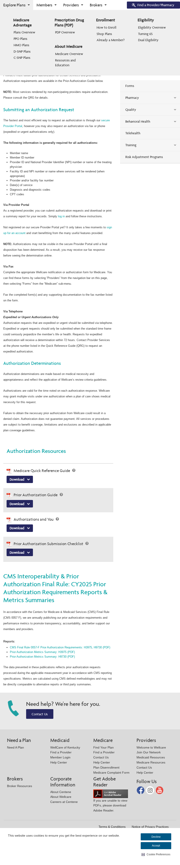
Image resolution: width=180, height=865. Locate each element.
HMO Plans (21, 45)
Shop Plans (104, 34)
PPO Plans (20, 39)
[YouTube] (160, 790)
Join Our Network (149, 752)
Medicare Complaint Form (111, 772)
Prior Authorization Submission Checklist (49, 543)
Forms (129, 86)
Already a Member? (110, 40)
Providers (71, 4)
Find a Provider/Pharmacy (155, 5)
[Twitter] (150, 790)
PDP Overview (65, 32)
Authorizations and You (34, 519)
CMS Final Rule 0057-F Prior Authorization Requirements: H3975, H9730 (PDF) (60, 647)
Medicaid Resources (151, 757)
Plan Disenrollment (106, 767)
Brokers (96, 4)
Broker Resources (19, 786)
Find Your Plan (103, 747)
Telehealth (132, 133)
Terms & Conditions (112, 826)
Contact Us (40, 714)
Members (44, 4)
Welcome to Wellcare (151, 747)
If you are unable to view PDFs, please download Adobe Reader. (110, 805)
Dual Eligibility (148, 40)
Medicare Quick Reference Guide (42, 470)
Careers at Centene (64, 802)
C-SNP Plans (22, 57)
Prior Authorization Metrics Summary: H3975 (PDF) (42, 652)
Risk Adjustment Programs (144, 157)
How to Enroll (106, 27)
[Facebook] (141, 790)
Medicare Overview (69, 54)
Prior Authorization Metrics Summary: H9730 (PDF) (42, 656)
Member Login (60, 757)
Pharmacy (132, 98)
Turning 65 (145, 34)
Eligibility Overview (152, 27)
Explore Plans (14, 4)
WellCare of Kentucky (65, 747)
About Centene (60, 792)
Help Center (58, 762)
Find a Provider (61, 752)
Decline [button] (156, 836)
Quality (130, 109)
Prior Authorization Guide (36, 494)
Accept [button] (156, 845)
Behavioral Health (137, 121)
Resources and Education (66, 62)
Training (130, 145)
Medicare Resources (151, 762)
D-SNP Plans (22, 51)
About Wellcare (60, 797)
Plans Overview (24, 32)
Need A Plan (15, 747)
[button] (156, 854)
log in (61, 216)
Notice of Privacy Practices (150, 826)
